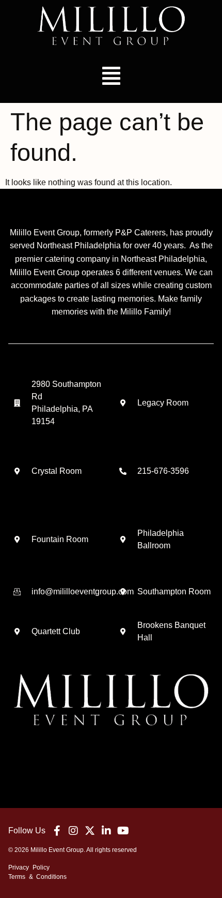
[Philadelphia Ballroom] (123, 539)
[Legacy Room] (123, 403)
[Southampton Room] (123, 592)
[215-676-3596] (123, 471)
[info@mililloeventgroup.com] (17, 592)
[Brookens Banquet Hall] (123, 631)
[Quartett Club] (17, 631)
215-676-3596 (163, 471)
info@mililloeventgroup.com (82, 591)
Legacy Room (162, 402)
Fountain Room (59, 539)
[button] (111, 75)
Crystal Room (56, 471)
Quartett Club (55, 631)
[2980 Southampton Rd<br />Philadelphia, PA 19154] (17, 403)
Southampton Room (174, 591)
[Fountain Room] (17, 539)
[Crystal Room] (17, 471)
